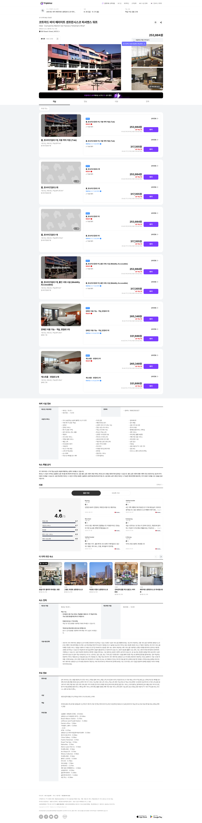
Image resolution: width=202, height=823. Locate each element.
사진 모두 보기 (156, 86)
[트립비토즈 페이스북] (46, 817)
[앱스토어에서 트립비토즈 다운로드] (142, 817)
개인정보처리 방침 (66, 795)
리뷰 (116, 101)
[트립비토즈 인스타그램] (41, 817)
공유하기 (161, 22)
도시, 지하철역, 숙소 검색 (52, 9)
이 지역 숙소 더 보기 (46, 17)
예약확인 (126, 3)
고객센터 (134, 3)
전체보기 (159, 484)
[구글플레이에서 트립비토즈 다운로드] (156, 817)
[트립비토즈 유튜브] (51, 817)
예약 (151, 130)
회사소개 (41, 795)
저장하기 (155, 22)
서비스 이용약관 (56, 795)
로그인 (119, 3)
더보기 (159, 510)
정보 (85, 101)
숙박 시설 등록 (143, 3)
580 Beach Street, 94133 (49, 31)
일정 (85, 9)
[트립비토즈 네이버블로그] (56, 817)
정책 (147, 101)
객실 (54, 101)
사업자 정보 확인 (60, 804)
